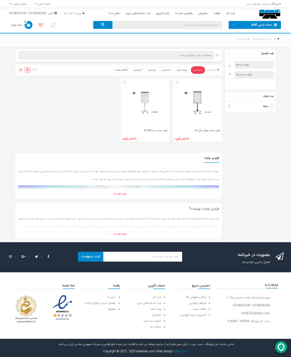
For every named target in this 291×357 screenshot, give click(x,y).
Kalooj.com (180, 351)
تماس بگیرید (180, 139)
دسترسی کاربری (19, 4)
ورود (78, 13)
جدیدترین (166, 70)
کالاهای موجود (121, 70)
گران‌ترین (138, 70)
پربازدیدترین (182, 70)
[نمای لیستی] (21, 70)
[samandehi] (26, 309)
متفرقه (265, 106)
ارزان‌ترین (152, 70)
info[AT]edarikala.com (255, 313)
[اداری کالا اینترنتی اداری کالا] (278, 39)
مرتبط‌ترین (198, 70)
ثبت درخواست (90, 256)
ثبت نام (68, 13)
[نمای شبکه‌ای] (27, 70)
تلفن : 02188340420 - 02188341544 (31, 13)
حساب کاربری (43, 4)
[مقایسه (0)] (53, 26)
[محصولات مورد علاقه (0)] (40, 26)
